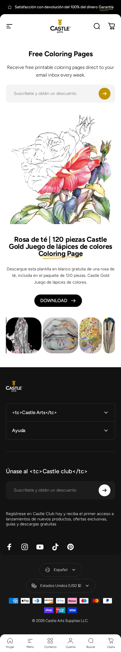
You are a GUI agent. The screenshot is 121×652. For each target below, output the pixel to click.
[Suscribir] (104, 94)
